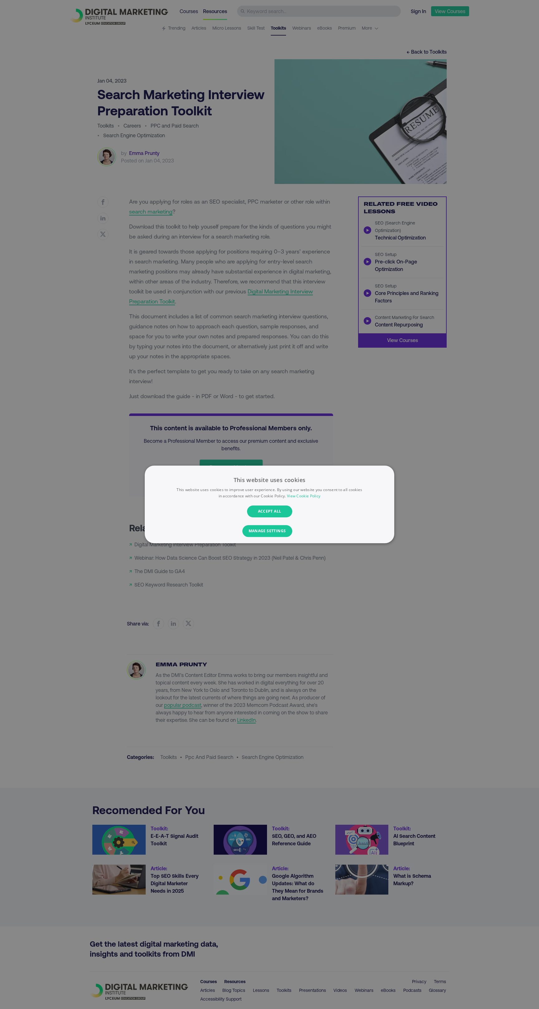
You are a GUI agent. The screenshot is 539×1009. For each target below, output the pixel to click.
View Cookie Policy (303, 496)
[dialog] (269, 504)
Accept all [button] (269, 511)
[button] (269, 531)
